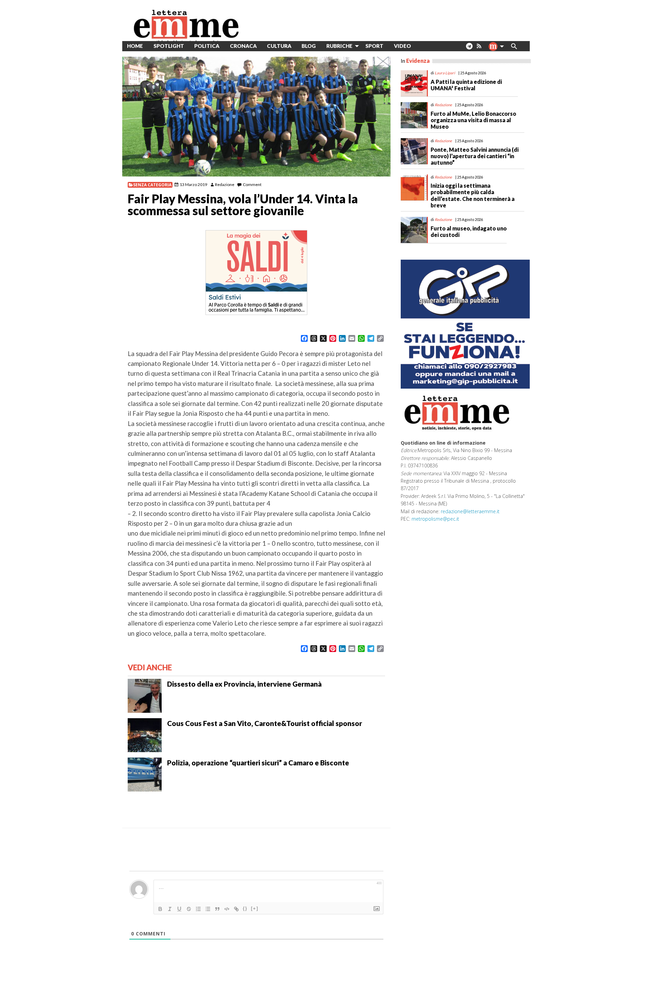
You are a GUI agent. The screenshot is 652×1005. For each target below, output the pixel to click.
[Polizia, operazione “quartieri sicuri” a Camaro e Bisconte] (145, 774)
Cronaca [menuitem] (243, 46)
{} (245, 908)
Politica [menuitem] (206, 46)
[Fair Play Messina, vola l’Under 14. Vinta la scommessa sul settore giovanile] (256, 116)
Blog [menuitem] (309, 46)
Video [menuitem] (402, 46)
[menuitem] (421, 46)
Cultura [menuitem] (279, 46)
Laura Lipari (445, 73)
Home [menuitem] (135, 46)
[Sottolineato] (179, 909)
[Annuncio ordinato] (198, 909)
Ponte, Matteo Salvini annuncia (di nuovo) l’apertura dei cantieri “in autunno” (475, 156)
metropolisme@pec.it (435, 519)
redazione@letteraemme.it (470, 511)
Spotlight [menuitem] (168, 46)
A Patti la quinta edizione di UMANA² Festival (466, 84)
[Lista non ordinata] (208, 909)
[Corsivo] (170, 909)
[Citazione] (217, 909)
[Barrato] (189, 909)
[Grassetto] (160, 909)
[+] (254, 908)
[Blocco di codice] (227, 909)
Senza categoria (152, 185)
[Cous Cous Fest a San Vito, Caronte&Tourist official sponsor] (145, 734)
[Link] (236, 909)
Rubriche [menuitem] (339, 46)
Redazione (224, 184)
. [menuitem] (469, 48)
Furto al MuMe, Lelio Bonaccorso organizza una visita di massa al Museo (473, 120)
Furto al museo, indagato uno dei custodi (469, 231)
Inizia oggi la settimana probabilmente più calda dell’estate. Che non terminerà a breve (472, 195)
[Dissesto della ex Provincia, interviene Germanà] (145, 695)
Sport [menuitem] (374, 46)
